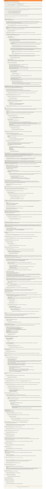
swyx (5, 421)
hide (11, 2)
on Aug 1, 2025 (12, 138)
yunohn (5, 292)
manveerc (5, 239)
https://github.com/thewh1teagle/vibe (9, 338)
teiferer (5, 107)
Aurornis (11, 41)
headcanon (9, 99)
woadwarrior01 (9, 250)
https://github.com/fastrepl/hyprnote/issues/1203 (19, 103)
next (10, 18)
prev (12, 26)
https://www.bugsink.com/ (12, 149)
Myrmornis (6, 348)
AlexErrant (6, 316)
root (12, 24)
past (9, 0)
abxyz (9, 38)
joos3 (5, 378)
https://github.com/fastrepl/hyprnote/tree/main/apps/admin (18, 117)
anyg (5, 372)
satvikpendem (7, 105)
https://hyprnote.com (19, 3)
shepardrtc (6, 442)
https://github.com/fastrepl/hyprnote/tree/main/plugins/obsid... (12, 332)
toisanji (8, 387)
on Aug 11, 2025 (14, 175)
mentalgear (7, 459)
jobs (15, 0)
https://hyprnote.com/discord (37, 166)
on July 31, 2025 (10, 24)
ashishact (8, 296)
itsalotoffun (6, 18)
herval (6, 26)
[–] (15, 24)
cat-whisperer (6, 477)
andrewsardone (11, 175)
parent (13, 24)
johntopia (10, 121)
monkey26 (7, 283)
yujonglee (7, 2)
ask (13, 0)
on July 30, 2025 (8, 18)
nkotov (5, 392)
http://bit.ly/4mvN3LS (28, 178)
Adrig (5, 335)
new (8, 0)
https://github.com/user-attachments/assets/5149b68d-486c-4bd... (15, 328)
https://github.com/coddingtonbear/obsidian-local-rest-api (20, 329)
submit (17, 0)
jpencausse (6, 312)
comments (11, 0)
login (41, 0)
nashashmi (6, 221)
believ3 (5, 433)
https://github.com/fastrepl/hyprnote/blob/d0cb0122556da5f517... (12, 203)
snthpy (8, 24)
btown (5, 152)
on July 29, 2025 (9, 2)
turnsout (5, 354)
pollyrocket (8, 92)
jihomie (11, 196)
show (14, 0)
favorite (13, 2)
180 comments (15, 2)
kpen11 (5, 323)
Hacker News (6, 0)
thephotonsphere (6, 479)
